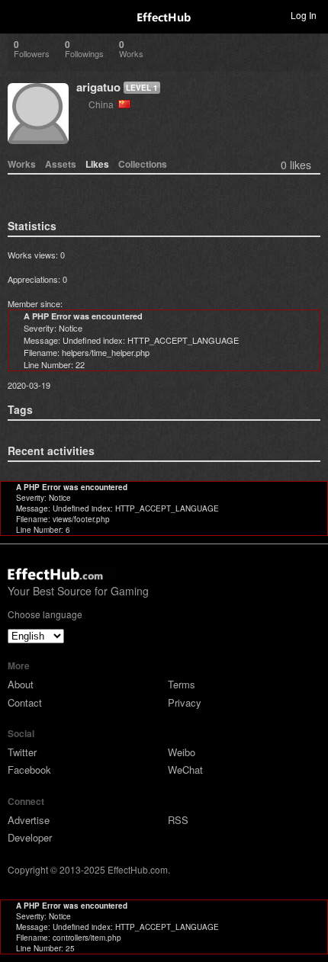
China (103, 104)
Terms (181, 684)
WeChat (185, 769)
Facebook (29, 769)
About (21, 684)
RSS (178, 820)
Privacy (184, 702)
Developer (30, 837)
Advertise (29, 820)
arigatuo (98, 87)
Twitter (22, 752)
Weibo (181, 752)
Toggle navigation (18, 14)
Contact (25, 702)
